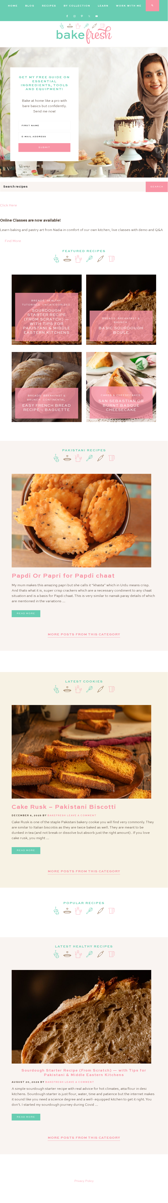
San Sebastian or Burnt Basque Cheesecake (121, 405)
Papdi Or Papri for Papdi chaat (63, 576)
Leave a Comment (82, 816)
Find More (13, 241)
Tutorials (31, 305)
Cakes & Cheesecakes (121, 395)
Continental (54, 400)
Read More (26, 613)
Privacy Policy (84, 1181)
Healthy (54, 301)
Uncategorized (56, 305)
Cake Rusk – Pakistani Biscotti (64, 807)
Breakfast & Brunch (127, 320)
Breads (38, 301)
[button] (84, 205)
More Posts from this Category (84, 634)
